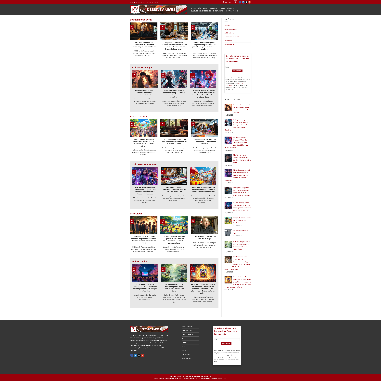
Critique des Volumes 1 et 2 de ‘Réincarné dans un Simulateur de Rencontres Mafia (174, 142)
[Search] (235, 2)
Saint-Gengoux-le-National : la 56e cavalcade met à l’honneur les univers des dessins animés (203, 189)
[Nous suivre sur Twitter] (243, 2)
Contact (224, 378)
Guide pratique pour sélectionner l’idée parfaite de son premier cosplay (174, 189)
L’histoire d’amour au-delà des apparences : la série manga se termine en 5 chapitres (145, 93)
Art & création (227, 8)
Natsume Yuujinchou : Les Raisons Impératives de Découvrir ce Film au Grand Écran (174, 287)
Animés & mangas (210, 8)
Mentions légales (159, 378)
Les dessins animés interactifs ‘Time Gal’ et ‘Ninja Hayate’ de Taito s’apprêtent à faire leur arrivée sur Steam (203, 94)
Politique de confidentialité (173, 378)
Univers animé (232, 11)
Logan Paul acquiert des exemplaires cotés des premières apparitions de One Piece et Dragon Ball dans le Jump (174, 46)
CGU (198, 378)
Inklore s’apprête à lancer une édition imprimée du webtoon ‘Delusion (204, 142)
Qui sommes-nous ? (190, 378)
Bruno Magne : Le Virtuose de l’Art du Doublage (204, 238)
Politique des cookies (208, 378)
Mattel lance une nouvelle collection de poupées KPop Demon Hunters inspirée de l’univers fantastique (145, 190)
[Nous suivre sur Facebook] (240, 2)
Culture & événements (201, 11)
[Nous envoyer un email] (246, 2)
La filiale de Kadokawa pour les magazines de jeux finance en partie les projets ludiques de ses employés (204, 46)
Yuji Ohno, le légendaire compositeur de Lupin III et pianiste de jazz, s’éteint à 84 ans (143, 45)
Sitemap (218, 378)
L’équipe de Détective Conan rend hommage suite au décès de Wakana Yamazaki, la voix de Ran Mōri (143, 240)
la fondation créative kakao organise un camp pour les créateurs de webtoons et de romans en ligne (174, 240)
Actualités (196, 8)
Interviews (218, 11)
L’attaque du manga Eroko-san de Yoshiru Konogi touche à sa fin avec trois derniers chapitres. (174, 94)
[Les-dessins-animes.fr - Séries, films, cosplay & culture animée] (158, 9)
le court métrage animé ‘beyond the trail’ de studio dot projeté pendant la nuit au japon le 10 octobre (145, 287)
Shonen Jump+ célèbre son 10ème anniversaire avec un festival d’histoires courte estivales (143, 143)
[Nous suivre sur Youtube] (249, 2)
